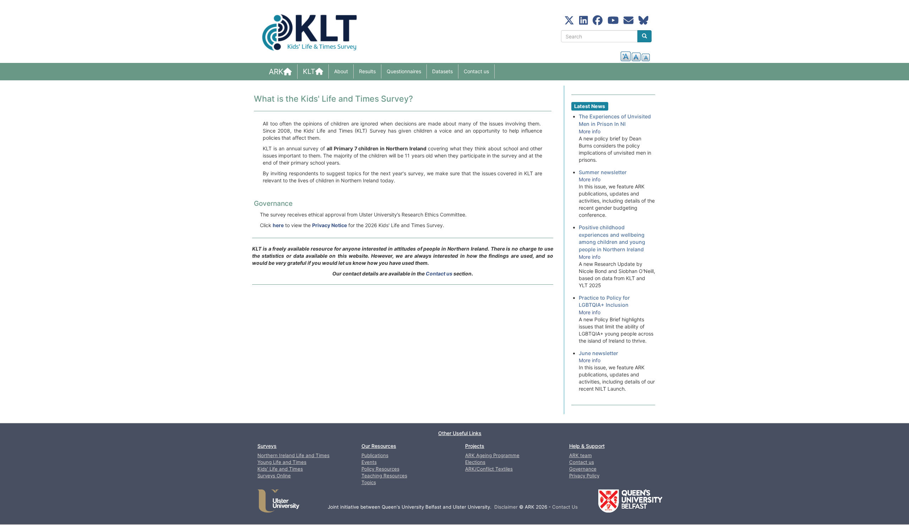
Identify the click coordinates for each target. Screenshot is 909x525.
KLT (309, 71)
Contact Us (565, 507)
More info (589, 131)
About (341, 71)
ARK (276, 71)
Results (367, 71)
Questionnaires (404, 71)
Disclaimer (506, 507)
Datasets (442, 71)
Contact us (476, 71)
